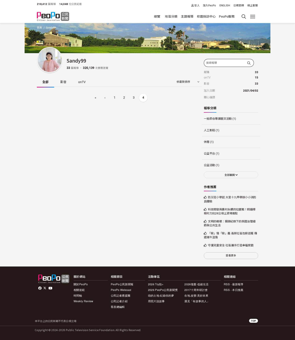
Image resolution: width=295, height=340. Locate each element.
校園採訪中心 (206, 16)
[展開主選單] (252, 16)
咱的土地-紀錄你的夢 (161, 295)
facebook (40, 288)
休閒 (206, 142)
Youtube (50, 288)
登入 (197, 5)
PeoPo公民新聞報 (122, 284)
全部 (45, 82)
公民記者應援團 (120, 295)
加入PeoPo (209, 5)
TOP (253, 320)
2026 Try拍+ (156, 284)
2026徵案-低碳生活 (196, 284)
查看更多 (231, 255)
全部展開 (229, 175)
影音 (63, 82)
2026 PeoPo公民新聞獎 (163, 290)
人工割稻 (209, 130)
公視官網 (238, 5)
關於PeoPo (81, 284)
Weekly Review (83, 301)
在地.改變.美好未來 (196, 295)
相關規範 (79, 290)
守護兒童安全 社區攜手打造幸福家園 (230, 245)
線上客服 (252, 5)
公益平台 (209, 153)
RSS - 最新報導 (233, 284)
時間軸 (78, 295)
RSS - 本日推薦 (233, 290)
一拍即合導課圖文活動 (218, 118)
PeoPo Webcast (121, 290)
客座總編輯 (118, 307)
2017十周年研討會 (196, 290)
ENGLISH (225, 5)
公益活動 (209, 165)
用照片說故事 (156, 301)
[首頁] (53, 16)
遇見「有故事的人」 (196, 301)
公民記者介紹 (119, 301)
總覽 (157, 16)
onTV (82, 82)
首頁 (39, 27)
